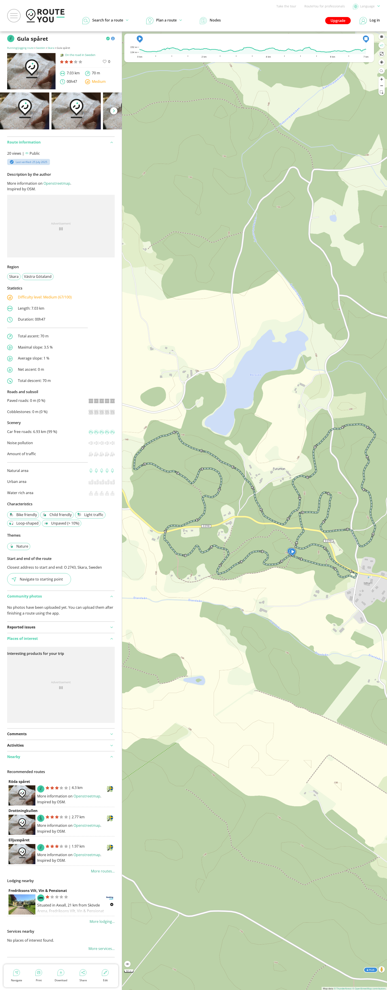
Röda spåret (19, 781)
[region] (254, 510)
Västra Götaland (38, 276)
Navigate (16, 980)
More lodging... (102, 921)
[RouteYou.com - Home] (45, 15)
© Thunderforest (343, 988)
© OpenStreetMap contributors (369, 988)
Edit (105, 980)
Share (83, 980)
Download (61, 980)
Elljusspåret (19, 840)
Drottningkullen (23, 810)
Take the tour (286, 6)
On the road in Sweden (80, 55)
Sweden (40, 47)
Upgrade (338, 20)
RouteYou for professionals (324, 6)
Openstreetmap (56, 183)
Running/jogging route (20, 47)
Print (39, 980)
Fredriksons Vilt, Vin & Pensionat (38, 890)
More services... (101, 948)
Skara (51, 47)
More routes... (103, 871)
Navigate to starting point (41, 579)
